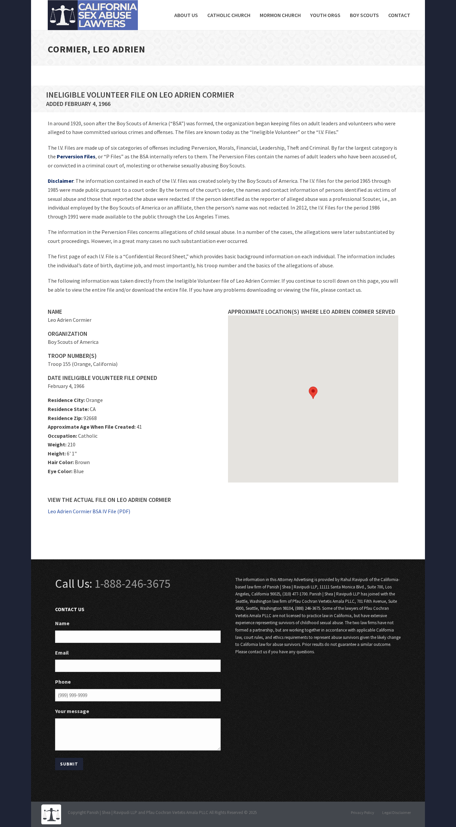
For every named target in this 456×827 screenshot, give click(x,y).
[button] (313, 393)
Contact (399, 15)
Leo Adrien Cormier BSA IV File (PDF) (89, 511)
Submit (69, 764)
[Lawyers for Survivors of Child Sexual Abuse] (51, 814)
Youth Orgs (325, 15)
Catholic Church (228, 15)
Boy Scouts (364, 15)
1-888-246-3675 (132, 583)
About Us (186, 15)
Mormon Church (280, 15)
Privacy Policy (362, 812)
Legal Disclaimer (396, 812)
